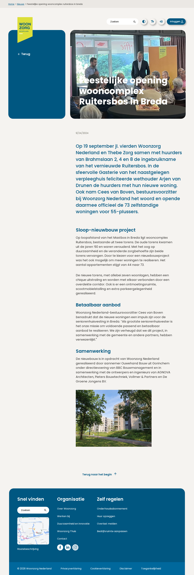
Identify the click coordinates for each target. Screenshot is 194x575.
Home (11, 4)
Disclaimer (126, 568)
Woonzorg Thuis (66, 531)
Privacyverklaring (71, 568)
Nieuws (20, 4)
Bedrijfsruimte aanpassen (112, 531)
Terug (25, 54)
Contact (62, 538)
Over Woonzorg (66, 508)
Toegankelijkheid (151, 568)
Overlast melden (107, 523)
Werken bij (63, 516)
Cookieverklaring (100, 568)
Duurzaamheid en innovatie (73, 523)
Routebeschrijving (27, 549)
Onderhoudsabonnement (112, 508)
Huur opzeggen (106, 516)
